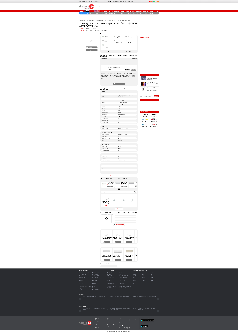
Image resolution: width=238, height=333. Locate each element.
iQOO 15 (81, 283)
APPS (121, 1)
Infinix (134, 282)
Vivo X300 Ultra (82, 280)
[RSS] (158, 1)
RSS (96, 326)
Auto (101, 11)
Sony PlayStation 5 (95, 272)
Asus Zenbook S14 (82, 282)
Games (113, 1)
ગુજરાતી (120, 322)
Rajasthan (125, 1)
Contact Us (97, 324)
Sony (152, 277)
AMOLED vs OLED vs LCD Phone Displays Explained (119, 296)
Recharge (145, 11)
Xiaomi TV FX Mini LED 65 (124, 278)
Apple (134, 274)
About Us (97, 318)
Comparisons (97, 30)
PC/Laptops (129, 13)
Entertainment (112, 13)
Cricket (96, 1)
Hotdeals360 (135, 13)
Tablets (141, 13)
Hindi (123, 320)
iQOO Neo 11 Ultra (110, 277)
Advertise (97, 327)
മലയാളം (125, 322)
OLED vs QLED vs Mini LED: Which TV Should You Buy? (146, 296)
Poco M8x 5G (109, 272)
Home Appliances (85, 20)
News (105, 11)
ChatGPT (80, 275)
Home (81, 11)
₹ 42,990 (134, 23)
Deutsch (129, 322)
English (120, 320)
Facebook (119, 327)
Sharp (152, 275)
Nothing (143, 277)
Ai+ (134, 272)
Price (87, 30)
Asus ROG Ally (122, 283)
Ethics (108, 321)
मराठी (135, 320)
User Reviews (104, 30)
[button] (136, 184)
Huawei (134, 280)
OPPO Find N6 (82, 277)
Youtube (124, 327)
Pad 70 (120, 274)
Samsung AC (97, 20)
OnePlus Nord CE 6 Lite (96, 275)
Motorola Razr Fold (82, 274)
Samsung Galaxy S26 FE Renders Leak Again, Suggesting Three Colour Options (120, 309)
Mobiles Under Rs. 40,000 (84, 278)
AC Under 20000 (143, 101)
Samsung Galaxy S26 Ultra (84, 272)
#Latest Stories (82, 306)
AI (91, 11)
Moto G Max (109, 282)
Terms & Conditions (111, 324)
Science (145, 13)
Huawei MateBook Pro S (111, 285)
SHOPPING (117, 1)
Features (117, 11)
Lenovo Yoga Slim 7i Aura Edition (85, 286)
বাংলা (126, 320)
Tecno (152, 280)
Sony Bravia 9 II (122, 280)
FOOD (99, 1)
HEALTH (107, 1)
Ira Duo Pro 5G (122, 272)
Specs (91, 30)
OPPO (143, 282)
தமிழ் (129, 320)
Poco (143, 283)
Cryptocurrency (95, 280)
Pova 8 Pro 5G (109, 280)
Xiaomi (152, 282)
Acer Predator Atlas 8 (123, 282)
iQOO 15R (81, 288)
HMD (134, 277)
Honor (134, 278)
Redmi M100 (109, 275)
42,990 (110, 69)
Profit (87, 1)
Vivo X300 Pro (82, 285)
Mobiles (91, 13)
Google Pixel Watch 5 (123, 277)
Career (108, 318)
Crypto (117, 13)
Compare (138, 11)
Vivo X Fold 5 (81, 289)
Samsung (81, 28)
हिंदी (89, 1)
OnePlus (143, 280)
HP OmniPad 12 (95, 274)
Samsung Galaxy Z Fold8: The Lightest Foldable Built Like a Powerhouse (152, 78)
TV (124, 13)
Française (134, 322)
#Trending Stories (83, 294)
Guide (122, 11)
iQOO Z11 (109, 274)
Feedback (97, 321)
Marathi (132, 1)
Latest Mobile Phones (96, 287)
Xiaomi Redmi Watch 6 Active (124, 275)
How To (101, 13)
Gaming (105, 13)
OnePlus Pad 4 (95, 277)
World (83, 1)
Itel (134, 285)
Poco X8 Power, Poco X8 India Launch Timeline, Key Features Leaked (146, 309)
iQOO (134, 283)
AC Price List (92, 20)
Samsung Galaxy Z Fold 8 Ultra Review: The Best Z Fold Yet (94, 296)
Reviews (111, 11)
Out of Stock (133, 69)
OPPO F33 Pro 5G (95, 278)
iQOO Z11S (109, 278)
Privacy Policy (109, 319)
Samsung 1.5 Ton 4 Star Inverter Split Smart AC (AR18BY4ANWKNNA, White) (118, 67)
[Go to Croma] (104, 67)
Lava (143, 272)
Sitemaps (97, 319)
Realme (143, 285)
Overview (82, 30)
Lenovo (143, 274)
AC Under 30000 (143, 106)
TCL (151, 278)
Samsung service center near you (108, 266)
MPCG (129, 1)
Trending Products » (145, 37)
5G (155, 13)
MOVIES (92, 1)
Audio (122, 13)
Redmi (152, 272)
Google (134, 275)
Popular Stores (144, 111)
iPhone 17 (94, 283)
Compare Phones (95, 289)
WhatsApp (129, 327)
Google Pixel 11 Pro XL (111, 283)
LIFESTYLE (103, 1)
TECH (110, 1)
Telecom (96, 13)
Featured (143, 74)
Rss (132, 327)
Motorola (144, 275)
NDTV (80, 1)
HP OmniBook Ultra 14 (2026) (97, 282)
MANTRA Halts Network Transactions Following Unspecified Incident (94, 309)
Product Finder (129, 11)
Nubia (143, 278)
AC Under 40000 (143, 108)
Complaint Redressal (111, 326)
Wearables (151, 13)
